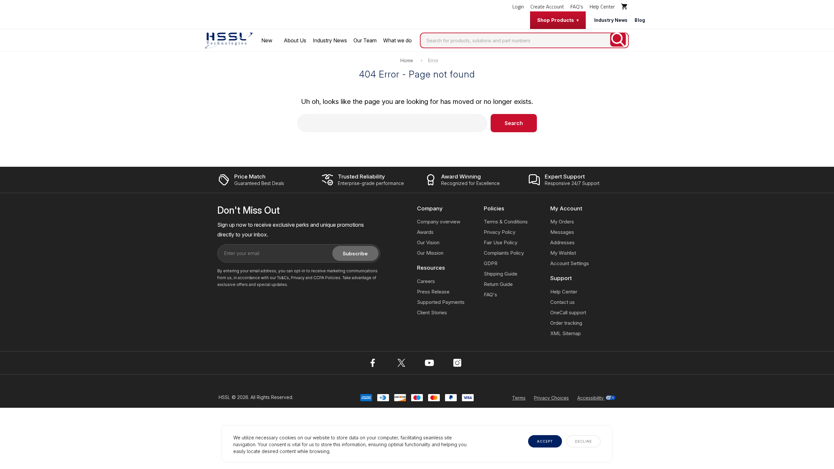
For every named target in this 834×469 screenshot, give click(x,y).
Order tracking (566, 323)
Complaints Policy (504, 253)
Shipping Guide (500, 274)
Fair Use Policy (500, 242)
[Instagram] (457, 362)
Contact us (562, 302)
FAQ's (576, 6)
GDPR (490, 263)
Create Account (547, 6)
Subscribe (355, 253)
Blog (640, 20)
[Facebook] (373, 362)
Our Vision (428, 242)
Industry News (611, 20)
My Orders (562, 222)
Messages (562, 232)
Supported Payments (441, 302)
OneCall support (568, 312)
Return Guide (498, 284)
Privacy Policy (499, 232)
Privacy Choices (551, 398)
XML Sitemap (565, 333)
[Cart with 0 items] (625, 6)
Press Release (433, 292)
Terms (518, 398)
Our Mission (430, 253)
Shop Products (555, 20)
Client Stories (432, 312)
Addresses (562, 242)
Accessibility (591, 398)
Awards (425, 232)
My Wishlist (563, 253)
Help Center (602, 6)
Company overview (438, 222)
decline (583, 441)
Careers (426, 281)
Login (518, 6)
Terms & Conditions (506, 222)
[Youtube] (429, 362)
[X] (401, 362)
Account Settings (569, 263)
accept (545, 441)
